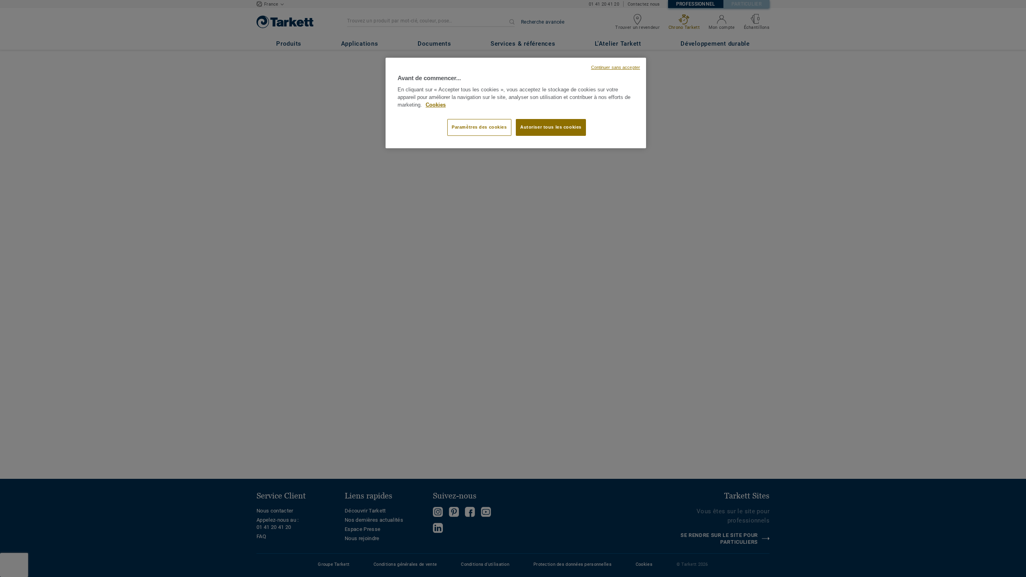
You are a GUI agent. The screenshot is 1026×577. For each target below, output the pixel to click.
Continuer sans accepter (615, 67)
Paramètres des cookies (479, 127)
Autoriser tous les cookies (551, 127)
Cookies (436, 105)
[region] (516, 103)
